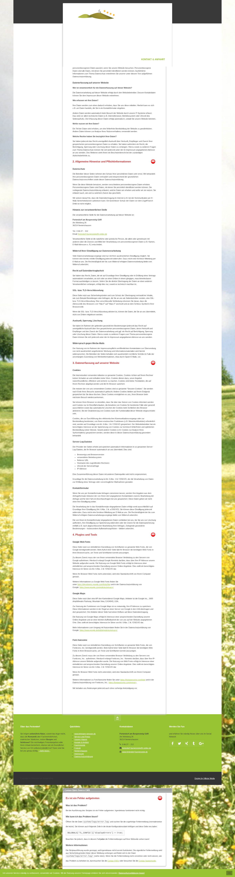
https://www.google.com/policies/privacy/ (96, 587)
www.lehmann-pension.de (85, 734)
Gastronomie (79, 745)
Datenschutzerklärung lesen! (132, 873)
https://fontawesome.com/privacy (122, 682)
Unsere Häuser (80, 739)
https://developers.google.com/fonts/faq (93, 584)
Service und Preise (82, 737)
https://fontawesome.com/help (132, 680)
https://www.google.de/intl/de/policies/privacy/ (98, 630)
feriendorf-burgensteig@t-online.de (92, 234)
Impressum (79, 754)
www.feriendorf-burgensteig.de (135, 752)
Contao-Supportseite (147, 861)
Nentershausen (80, 751)
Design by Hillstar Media (205, 778)
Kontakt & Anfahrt (81, 742)
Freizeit (77, 748)
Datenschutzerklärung (83, 756)
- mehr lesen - (44, 751)
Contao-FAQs (113, 861)
